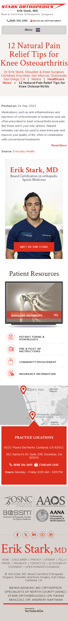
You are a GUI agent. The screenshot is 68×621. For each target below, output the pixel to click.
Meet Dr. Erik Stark (34, 246)
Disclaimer (19, 559)
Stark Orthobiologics (27, 595)
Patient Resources (34, 273)
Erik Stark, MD (34, 170)
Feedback (20, 563)
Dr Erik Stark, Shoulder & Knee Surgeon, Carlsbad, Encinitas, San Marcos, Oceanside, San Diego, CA (34, 75)
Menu (28, 29)
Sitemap (49, 559)
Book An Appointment (47, 20)
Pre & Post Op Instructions (30, 350)
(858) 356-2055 (18, 20)
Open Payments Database (43, 566)
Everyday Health (24, 151)
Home (5, 559)
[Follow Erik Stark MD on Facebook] (17, 534)
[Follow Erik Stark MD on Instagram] (50, 534)
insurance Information (37, 374)
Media (36, 79)
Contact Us (37, 563)
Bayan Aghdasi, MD (25, 587)
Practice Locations (34, 437)
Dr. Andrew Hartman (44, 599)
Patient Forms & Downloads (32, 338)
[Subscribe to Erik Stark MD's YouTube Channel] (42, 534)
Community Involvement (38, 362)
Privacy (36, 559)
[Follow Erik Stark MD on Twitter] (25, 534)
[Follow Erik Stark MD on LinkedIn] (34, 534)
